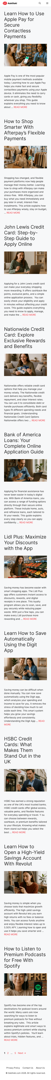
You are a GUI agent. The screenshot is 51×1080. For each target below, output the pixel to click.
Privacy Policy (13, 1068)
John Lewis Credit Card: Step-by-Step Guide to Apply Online (24, 235)
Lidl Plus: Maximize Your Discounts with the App (25, 542)
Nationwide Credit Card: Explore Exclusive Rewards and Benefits (24, 337)
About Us (40, 1068)
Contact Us (28, 1068)
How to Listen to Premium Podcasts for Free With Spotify (25, 957)
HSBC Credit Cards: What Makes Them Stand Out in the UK (22, 750)
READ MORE (20, 107)
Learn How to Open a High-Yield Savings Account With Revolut (24, 855)
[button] (40, 3)
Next (22, 1053)
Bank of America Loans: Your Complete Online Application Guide (24, 443)
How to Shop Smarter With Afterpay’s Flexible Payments (24, 129)
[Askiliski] (9, 3)
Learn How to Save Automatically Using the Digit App (25, 641)
